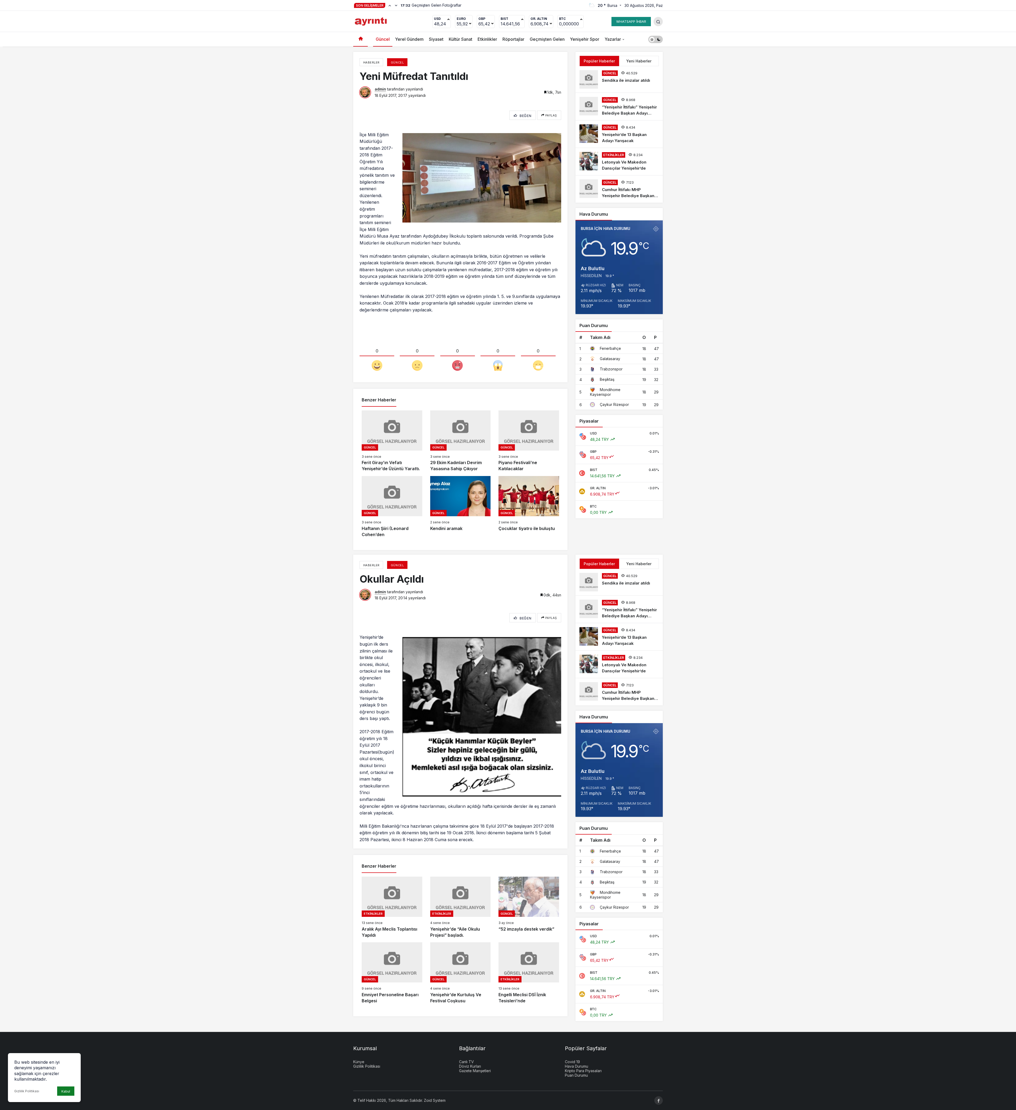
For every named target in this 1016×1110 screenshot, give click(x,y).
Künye (358, 1061)
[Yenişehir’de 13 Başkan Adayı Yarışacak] (619, 134)
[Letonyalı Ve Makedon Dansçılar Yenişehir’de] (619, 161)
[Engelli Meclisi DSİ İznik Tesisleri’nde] (528, 973)
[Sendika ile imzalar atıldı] (619, 79)
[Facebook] (658, 1100)
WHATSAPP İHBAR (631, 21)
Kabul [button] (65, 1091)
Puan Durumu (576, 1075)
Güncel (383, 39)
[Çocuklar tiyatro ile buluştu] (528, 507)
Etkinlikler (487, 39)
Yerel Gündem (409, 39)
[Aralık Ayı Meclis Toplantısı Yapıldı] (392, 907)
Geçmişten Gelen (547, 39)
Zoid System (435, 1100)
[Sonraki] (396, 5)
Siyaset (436, 39)
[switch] (655, 39)
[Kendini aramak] (460, 507)
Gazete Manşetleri (475, 1070)
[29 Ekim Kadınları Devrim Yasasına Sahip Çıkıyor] (460, 441)
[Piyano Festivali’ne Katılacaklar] (528, 441)
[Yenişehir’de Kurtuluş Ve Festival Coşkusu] (460, 973)
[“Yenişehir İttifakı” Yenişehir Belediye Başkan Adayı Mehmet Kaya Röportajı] (619, 106)
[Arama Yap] (658, 21)
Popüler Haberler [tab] (599, 61)
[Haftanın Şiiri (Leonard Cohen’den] (392, 507)
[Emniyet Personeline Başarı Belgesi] (392, 973)
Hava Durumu (576, 1066)
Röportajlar (513, 39)
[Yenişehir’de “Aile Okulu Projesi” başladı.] (460, 907)
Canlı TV (466, 1061)
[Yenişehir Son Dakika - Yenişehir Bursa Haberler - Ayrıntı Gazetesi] (371, 21)
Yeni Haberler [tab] (638, 61)
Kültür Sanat (460, 39)
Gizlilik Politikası (26, 1091)
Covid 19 (572, 1061)
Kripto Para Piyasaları (583, 1070)
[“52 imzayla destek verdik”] (528, 907)
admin (380, 89)
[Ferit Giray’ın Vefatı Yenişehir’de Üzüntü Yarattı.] (392, 441)
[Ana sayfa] (360, 39)
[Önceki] (390, 5)
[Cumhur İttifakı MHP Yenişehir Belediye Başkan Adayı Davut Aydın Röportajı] (619, 189)
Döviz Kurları (470, 1066)
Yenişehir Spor (584, 39)
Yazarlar (613, 39)
